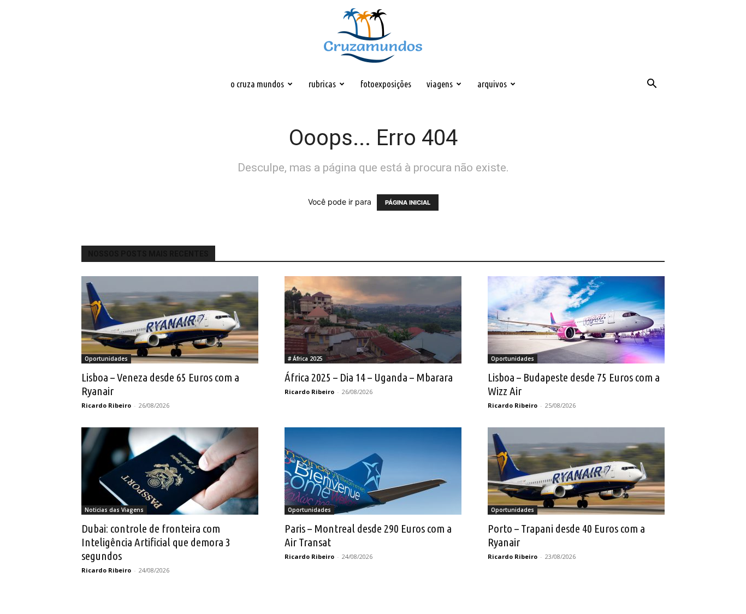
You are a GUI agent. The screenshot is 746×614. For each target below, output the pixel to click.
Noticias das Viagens (114, 510)
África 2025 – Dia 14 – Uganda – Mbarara (369, 377)
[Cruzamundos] (373, 36)
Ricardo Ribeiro (106, 405)
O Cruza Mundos (257, 84)
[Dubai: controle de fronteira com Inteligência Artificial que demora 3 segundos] (169, 471)
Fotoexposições (385, 84)
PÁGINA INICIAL (407, 202)
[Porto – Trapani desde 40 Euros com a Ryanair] (576, 471)
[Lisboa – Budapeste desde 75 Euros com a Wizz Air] (576, 319)
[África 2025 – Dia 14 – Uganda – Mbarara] (373, 319)
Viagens (440, 84)
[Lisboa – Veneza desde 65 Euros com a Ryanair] (169, 319)
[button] (651, 85)
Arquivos (492, 84)
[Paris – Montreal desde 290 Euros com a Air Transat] (373, 471)
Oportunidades (106, 358)
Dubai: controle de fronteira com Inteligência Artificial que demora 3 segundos (155, 542)
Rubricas (322, 84)
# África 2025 (305, 358)
